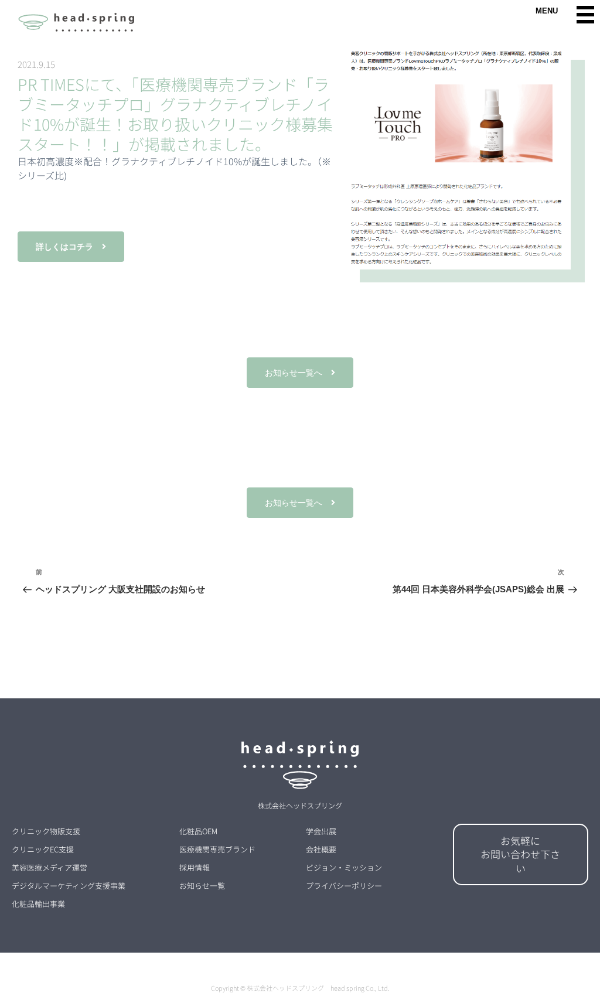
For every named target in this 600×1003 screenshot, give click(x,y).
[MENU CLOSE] (585, 14)
